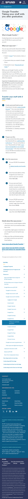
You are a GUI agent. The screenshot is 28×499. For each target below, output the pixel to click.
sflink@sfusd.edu (11, 430)
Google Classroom (11, 309)
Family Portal (5, 401)
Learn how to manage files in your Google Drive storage (15, 146)
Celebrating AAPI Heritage (9, 361)
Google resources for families (12, 296)
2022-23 (19, 451)
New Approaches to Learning (10, 358)
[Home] (10, 2)
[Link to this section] (18, 35)
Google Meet (10, 329)
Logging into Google (12, 299)
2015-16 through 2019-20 (12, 453)
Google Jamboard (11, 326)
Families (4, 390)
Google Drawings (11, 315)
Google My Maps (11, 333)
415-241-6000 (5, 382)
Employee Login (5, 384)
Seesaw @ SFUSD (8, 351)
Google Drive (7, 6)
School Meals (17, 401)
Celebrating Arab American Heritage (12, 364)
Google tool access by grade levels (14, 342)
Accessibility (5, 461)
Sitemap (15, 463)
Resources (5, 274)
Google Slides (10, 336)
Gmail (11, 56)
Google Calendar (11, 306)
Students (4, 392)
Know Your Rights (18, 403)
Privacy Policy (6, 463)
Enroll (3, 403)
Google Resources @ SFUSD (10, 287)
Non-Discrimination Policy (17, 461)
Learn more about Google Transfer (12, 244)
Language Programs (8, 266)
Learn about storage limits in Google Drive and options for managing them (13, 248)
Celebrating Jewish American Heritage (12, 367)
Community (17, 390)
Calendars (4, 405)
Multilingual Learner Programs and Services (11, 270)
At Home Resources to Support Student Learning (13, 283)
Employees (4, 394)
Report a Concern (18, 405)
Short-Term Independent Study (11, 354)
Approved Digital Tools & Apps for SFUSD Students (12, 278)
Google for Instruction (11, 290)
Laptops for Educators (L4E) (10, 348)
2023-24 (13, 451)
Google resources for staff (12, 293)
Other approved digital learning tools (14, 345)
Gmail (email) (10, 303)
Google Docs (10, 312)
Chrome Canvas (11, 339)
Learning (5, 262)
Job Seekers (17, 392)
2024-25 (8, 451)
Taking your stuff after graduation (14, 322)
